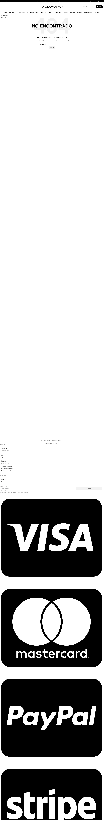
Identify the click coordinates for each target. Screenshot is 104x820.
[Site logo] (52, 6)
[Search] (89, 6)
